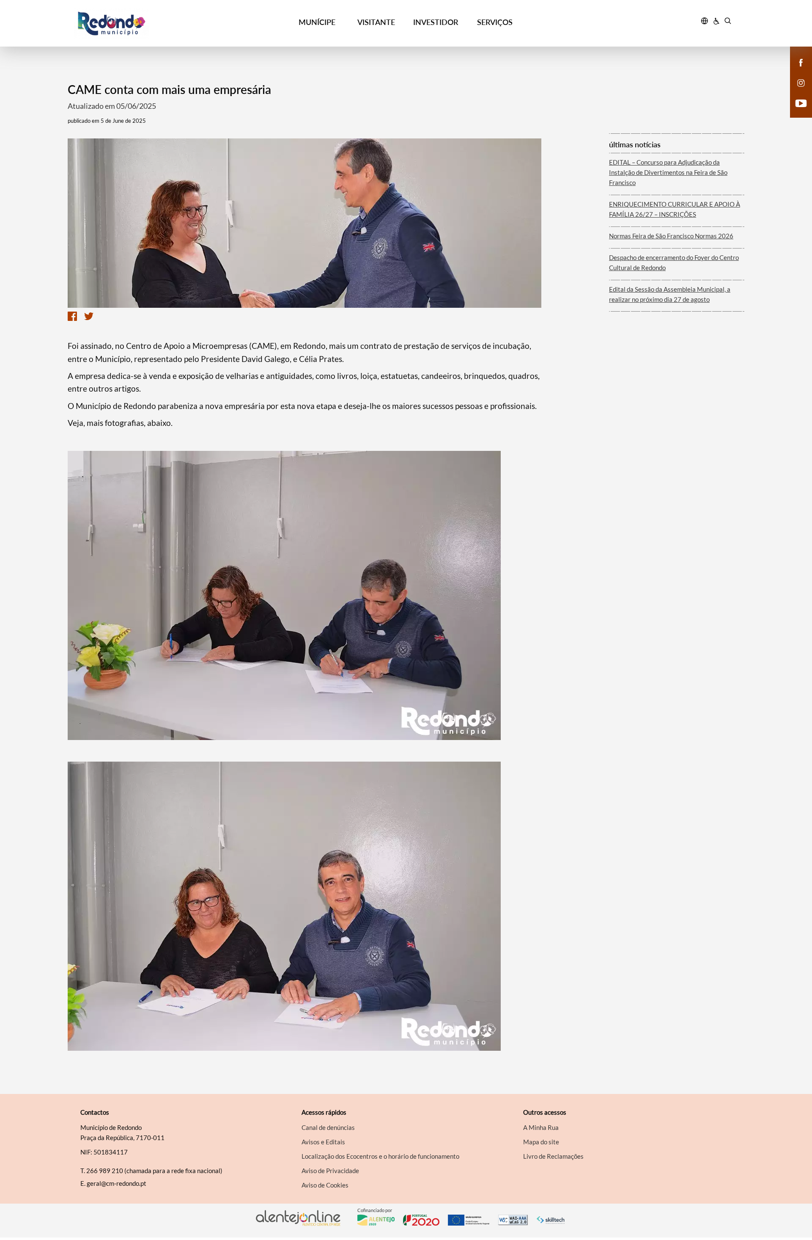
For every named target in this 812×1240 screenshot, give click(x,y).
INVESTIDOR (435, 22)
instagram (796, 91)
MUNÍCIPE (317, 22)
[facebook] (801, 62)
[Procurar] (728, 22)
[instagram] (801, 82)
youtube (796, 112)
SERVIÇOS (495, 22)
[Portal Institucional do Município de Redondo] (157, 23)
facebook (796, 71)
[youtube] (801, 102)
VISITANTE (376, 22)
